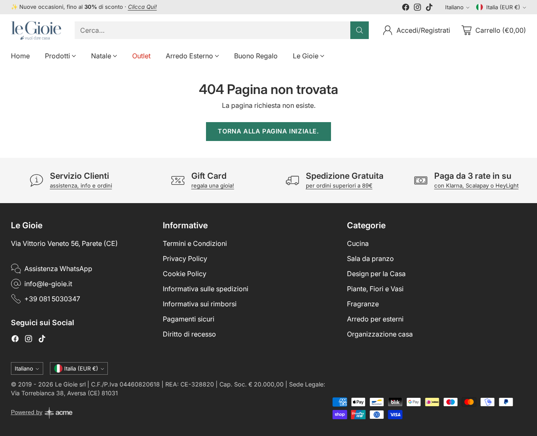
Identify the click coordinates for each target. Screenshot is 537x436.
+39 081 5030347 (52, 299)
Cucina (358, 243)
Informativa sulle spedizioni (205, 289)
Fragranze (363, 304)
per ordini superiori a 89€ (339, 185)
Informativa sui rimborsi (200, 304)
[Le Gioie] (36, 30)
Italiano (454, 7)
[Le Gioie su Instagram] (417, 8)
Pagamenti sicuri (188, 319)
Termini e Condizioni (195, 243)
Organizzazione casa (380, 334)
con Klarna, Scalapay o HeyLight (476, 185)
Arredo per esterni (375, 319)
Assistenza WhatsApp (58, 268)
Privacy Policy (185, 258)
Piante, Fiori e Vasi (375, 289)
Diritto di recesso (189, 334)
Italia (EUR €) (503, 7)
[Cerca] (359, 30)
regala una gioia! (212, 185)
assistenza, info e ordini (81, 185)
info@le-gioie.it (48, 283)
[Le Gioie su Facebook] (405, 8)
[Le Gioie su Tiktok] (429, 8)
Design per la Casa (376, 273)
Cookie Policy (184, 273)
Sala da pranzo (370, 258)
